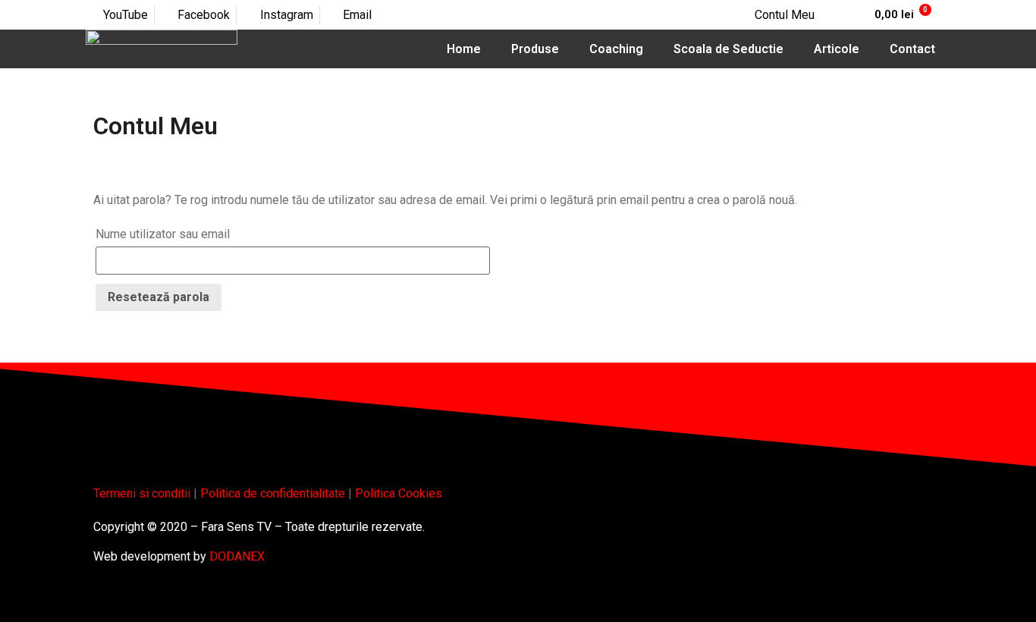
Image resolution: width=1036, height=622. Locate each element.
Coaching (616, 49)
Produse (535, 49)
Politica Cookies (398, 493)
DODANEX (237, 556)
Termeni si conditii (141, 493)
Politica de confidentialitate (272, 493)
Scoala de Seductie (728, 49)
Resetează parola (158, 297)
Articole (836, 49)
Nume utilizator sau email (163, 234)
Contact (912, 49)
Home (464, 49)
